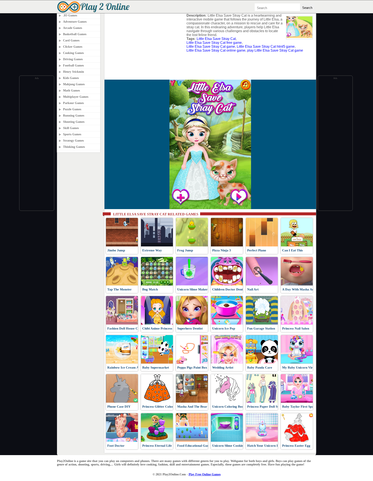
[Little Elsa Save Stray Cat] (299, 37)
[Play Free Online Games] (94, 12)
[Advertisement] (36, 145)
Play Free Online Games (205, 474)
